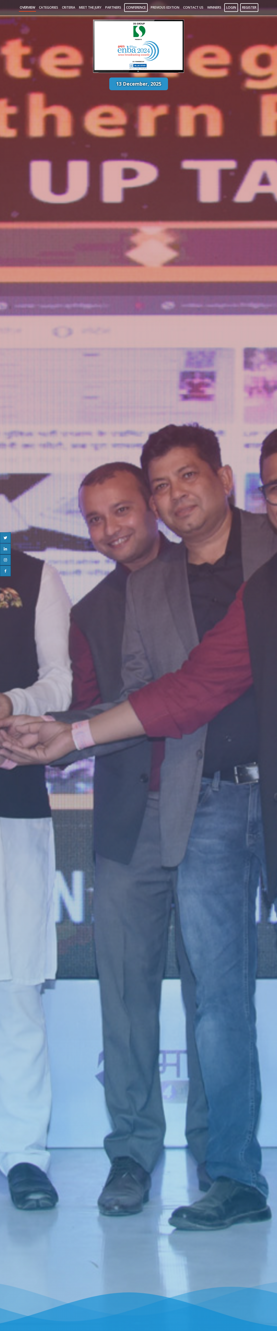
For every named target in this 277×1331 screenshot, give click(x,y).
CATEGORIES (48, 7)
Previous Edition (165, 7)
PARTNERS (113, 7)
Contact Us (193, 7)
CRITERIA (68, 7)
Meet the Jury (90, 7)
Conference (136, 7)
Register (249, 7)
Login (231, 7)
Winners (214, 7)
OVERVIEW (27, 7)
